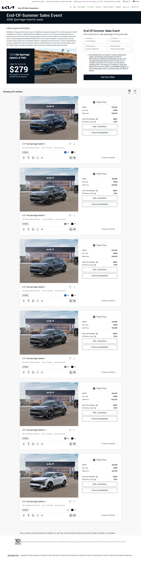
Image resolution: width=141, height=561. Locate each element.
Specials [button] (98, 7)
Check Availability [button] (99, 133)
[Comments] (70, 157)
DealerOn (37, 555)
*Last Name (114, 38)
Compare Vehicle (108, 158)
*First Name (89, 38)
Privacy (49, 555)
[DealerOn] (13, 555)
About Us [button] (126, 7)
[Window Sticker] (74, 157)
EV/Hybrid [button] (90, 7)
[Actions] (74, 144)
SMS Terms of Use (58, 555)
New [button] (74, 7)
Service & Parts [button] (108, 7)
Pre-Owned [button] (81, 7)
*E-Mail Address (90, 46)
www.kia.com (128, 555)
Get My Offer (108, 77)
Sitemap (43, 555)
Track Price (101, 102)
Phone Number (115, 46)
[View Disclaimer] (42, 157)
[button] (76, 118)
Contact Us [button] (135, 7)
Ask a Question (100, 126)
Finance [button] (118, 7)
